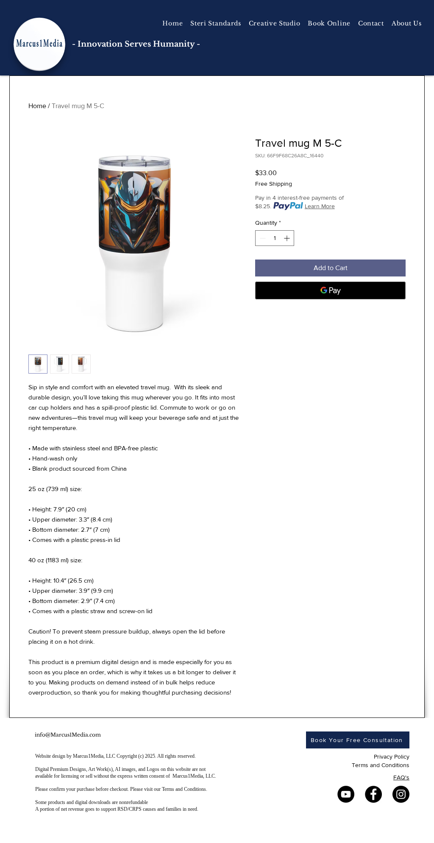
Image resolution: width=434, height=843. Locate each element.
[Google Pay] (330, 290)
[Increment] (287, 238)
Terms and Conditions (380, 765)
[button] (274, 23)
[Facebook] (373, 794)
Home (37, 105)
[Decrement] (261, 238)
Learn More (320, 206)
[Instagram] (400, 794)
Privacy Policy (391, 756)
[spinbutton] (274, 238)
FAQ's (401, 777)
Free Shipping (273, 183)
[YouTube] (345, 794)
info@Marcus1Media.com (68, 734)
